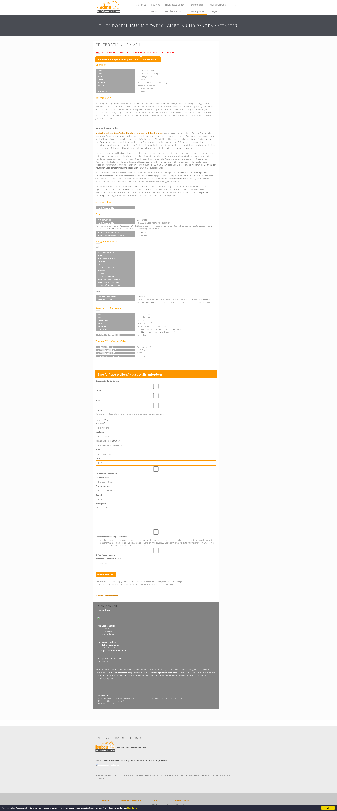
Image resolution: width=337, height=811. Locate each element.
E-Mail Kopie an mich (105, 555)
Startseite (141, 4)
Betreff (99, 495)
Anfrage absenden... (106, 574)
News (154, 11)
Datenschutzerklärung (131, 800)
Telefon (99, 410)
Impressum (106, 800)
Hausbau (119, 738)
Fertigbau (136, 738)
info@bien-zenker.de (109, 645)
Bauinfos (155, 4)
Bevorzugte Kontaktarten (107, 381)
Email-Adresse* (103, 477)
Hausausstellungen (174, 4)
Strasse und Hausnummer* (108, 441)
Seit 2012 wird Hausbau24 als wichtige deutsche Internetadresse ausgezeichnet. (131, 760)
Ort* (98, 458)
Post (98, 400)
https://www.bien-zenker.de (113, 650)
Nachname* (101, 432)
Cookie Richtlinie (181, 800)
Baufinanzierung (217, 4)
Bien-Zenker (107, 606)
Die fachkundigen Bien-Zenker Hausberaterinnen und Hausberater (128, 133)
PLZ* (98, 449)
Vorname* (100, 423)
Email (98, 390)
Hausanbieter (196, 4)
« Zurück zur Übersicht (106, 595)
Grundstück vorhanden (106, 473)
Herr (106, 420)
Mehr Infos (132, 808)
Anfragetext (101, 503)
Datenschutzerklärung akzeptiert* (111, 536)
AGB (156, 800)
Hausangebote (197, 11)
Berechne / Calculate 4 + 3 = (108, 558)
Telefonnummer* (103, 486)
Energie (213, 11)
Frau (98, 420)
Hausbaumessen (173, 11)
